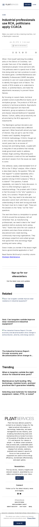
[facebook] (13, 52)
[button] (3, 4)
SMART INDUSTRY (12, 506)
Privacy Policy (32, 513)
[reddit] (23, 52)
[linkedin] (16, 52)
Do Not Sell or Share (20, 513)
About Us (4, 513)
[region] (19, 520)
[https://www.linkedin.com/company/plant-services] (18, 494)
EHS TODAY (23, 506)
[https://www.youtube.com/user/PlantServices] (20, 494)
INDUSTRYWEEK (19, 502)
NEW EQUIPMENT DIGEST (19, 504)
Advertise (11, 513)
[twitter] (19, 52)
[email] (26, 52)
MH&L (30, 506)
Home (4, 15)
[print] (36, 52)
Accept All (19, 523)
